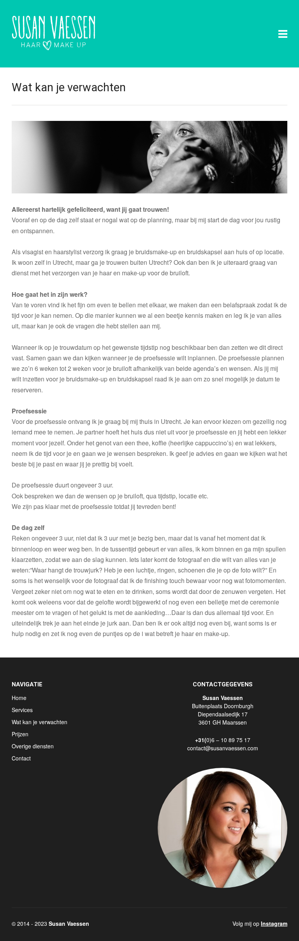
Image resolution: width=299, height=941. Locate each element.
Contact (21, 758)
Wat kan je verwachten (39, 722)
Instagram (274, 923)
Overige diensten (33, 746)
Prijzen (20, 734)
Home (19, 698)
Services (22, 710)
